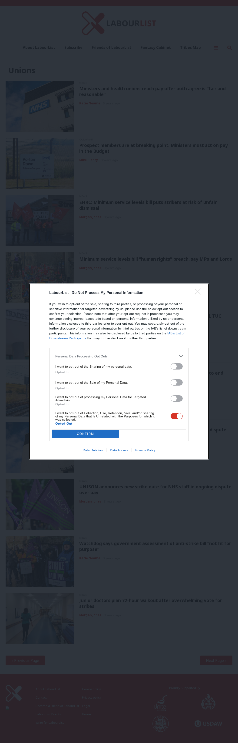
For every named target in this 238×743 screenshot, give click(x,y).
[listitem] (119, 356)
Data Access (119, 450)
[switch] (177, 366)
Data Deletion (93, 450)
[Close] (199, 293)
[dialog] (119, 371)
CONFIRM (85, 434)
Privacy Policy (145, 450)
